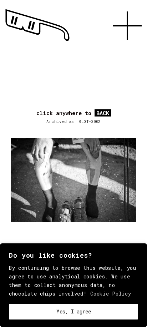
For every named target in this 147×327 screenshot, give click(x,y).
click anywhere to (72, 113)
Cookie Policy (110, 293)
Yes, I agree (73, 311)
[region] (73, 285)
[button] (127, 48)
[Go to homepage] (37, 41)
